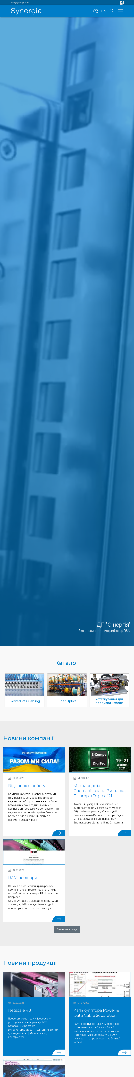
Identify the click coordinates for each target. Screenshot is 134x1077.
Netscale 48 (19, 1010)
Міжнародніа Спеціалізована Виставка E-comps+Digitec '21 (100, 790)
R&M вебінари (22, 877)
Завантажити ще (67, 929)
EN (103, 11)
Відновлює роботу (26, 785)
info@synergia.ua (19, 3)
